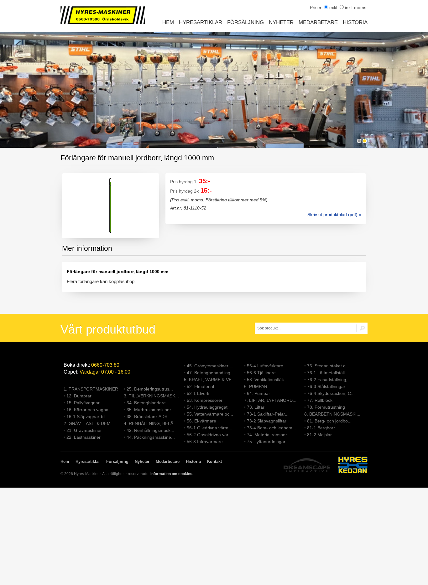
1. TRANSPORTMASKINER (91, 388)
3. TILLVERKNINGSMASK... (151, 395)
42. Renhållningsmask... (150, 430)
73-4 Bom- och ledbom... (271, 427)
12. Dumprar (78, 395)
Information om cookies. (171, 474)
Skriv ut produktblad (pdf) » (334, 214)
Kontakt (214, 461)
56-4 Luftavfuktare (265, 365)
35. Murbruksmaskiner (149, 409)
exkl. (333, 7)
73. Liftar (255, 407)
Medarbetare (318, 22)
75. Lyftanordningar (266, 441)
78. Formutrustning (326, 407)
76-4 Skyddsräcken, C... (331, 393)
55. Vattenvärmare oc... (210, 414)
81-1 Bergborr (321, 427)
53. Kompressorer (204, 400)
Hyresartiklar (200, 22)
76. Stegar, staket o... (328, 365)
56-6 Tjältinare (261, 372)
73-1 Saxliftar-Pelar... (268, 414)
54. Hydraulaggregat (207, 407)
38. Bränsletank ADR (147, 416)
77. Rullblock (319, 400)
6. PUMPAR (255, 386)
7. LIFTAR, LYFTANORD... (270, 400)
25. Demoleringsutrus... (150, 388)
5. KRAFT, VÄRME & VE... (209, 379)
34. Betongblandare (146, 402)
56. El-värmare (201, 420)
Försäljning (245, 22)
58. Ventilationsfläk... (267, 379)
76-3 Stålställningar (326, 386)
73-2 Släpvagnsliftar (266, 420)
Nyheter (281, 22)
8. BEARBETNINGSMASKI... (332, 414)
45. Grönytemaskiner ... (210, 365)
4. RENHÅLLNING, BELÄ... (150, 423)
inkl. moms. (356, 7)
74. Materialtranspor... (268, 434)
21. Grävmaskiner (84, 430)
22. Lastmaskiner (83, 437)
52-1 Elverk (198, 393)
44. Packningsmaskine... (151, 437)
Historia (355, 22)
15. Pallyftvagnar (83, 402)
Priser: (317, 7)
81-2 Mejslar (319, 434)
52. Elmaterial (200, 386)
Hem (168, 22)
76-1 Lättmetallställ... (327, 372)
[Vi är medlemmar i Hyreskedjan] (353, 466)
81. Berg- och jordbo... (329, 420)
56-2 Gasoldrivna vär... (209, 434)
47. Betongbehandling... (210, 372)
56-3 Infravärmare (205, 441)
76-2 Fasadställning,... (329, 379)
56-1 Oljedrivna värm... (209, 427)
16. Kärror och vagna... (89, 409)
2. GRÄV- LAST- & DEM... (89, 423)
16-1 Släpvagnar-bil (85, 416)
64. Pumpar (258, 393)
